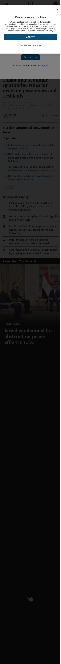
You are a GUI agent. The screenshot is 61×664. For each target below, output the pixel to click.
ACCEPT (30, 37)
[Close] (57, 9)
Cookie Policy (46, 31)
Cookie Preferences (30, 45)
